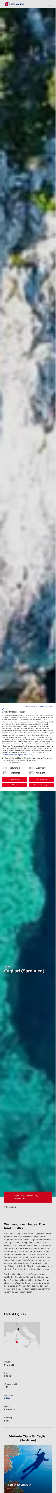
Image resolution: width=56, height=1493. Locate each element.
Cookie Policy (28, 755)
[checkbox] (31, 768)
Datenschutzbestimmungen (34, 706)
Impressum (50, 706)
